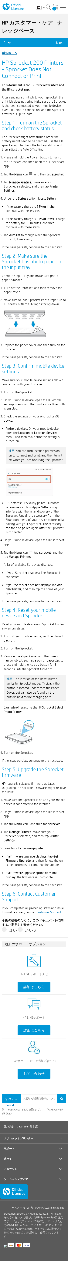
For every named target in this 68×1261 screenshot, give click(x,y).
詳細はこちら (34, 987)
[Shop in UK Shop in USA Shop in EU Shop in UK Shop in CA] (42, 7)
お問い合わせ (34, 1073)
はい (12, 930)
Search (60, 43)
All (6, 43)
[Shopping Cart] (55, 7)
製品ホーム (9, 53)
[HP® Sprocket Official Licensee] (13, 7)
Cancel (10, 1105)
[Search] (48, 8)
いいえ (31, 930)
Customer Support (48, 912)
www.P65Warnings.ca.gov (49, 1208)
